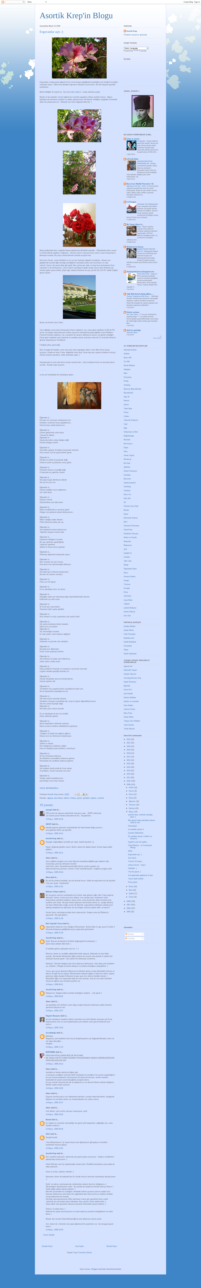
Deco (126, 573)
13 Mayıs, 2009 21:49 (54, 933)
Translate (142, 51)
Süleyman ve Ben (131, 432)
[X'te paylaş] (81, 794)
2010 (129, 781)
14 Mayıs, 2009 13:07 (54, 1011)
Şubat (131, 893)
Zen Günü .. (133, 858)
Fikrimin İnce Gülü (131, 506)
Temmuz (132, 805)
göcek (79, 798)
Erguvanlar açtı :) (135, 854)
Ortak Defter (128, 717)
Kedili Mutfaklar (130, 642)
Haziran (132, 808)
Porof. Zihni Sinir (143, 274)
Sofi (125, 549)
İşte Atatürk (128, 694)
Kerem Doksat (129, 612)
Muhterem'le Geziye (135, 247)
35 (125, 502)
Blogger (94, 1269)
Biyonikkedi (128, 393)
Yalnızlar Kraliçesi (131, 420)
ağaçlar (50, 798)
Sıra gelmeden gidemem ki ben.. (141, 875)
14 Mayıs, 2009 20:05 (54, 1114)
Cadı (125, 424)
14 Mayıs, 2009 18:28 (54, 1088)
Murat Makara (129, 365)
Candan (127, 557)
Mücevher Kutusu (131, 518)
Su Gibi (127, 361)
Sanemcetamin (130, 483)
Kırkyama (127, 377)
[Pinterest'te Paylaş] (86, 794)
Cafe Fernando (129, 634)
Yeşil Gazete (129, 725)
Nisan (131, 886)
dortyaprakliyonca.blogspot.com (140, 272)
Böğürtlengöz (129, 436)
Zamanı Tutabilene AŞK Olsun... (139, 296)
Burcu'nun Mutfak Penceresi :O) (140, 184)
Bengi (126, 565)
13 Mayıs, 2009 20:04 (54, 872)
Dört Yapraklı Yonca (54, 924)
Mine (48, 877)
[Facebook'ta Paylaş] (83, 794)
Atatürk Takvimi (130, 674)
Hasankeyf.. (133, 826)
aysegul (49, 810)
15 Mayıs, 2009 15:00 (54, 1230)
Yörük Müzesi (129, 729)
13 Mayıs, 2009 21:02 (54, 886)
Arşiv (139, 227)
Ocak (131, 897)
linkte (77, 92)
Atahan (126, 354)
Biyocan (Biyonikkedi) (132, 389)
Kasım (132, 791)
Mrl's (125, 522)
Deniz (126, 514)
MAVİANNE (50, 1052)
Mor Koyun (128, 444)
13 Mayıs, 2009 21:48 (54, 918)
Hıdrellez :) (132, 868)
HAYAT (48, 824)
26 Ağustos (141, 141)
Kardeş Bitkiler (129, 626)
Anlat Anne (128, 530)
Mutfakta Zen (129, 638)
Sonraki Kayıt (47, 1246)
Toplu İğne (128, 408)
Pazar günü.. (133, 882)
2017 (129, 757)
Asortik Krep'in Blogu (76, 15)
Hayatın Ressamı (53, 1016)
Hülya (126, 650)
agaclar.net (128, 666)
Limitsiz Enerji (129, 709)
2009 (129, 784)
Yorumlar (131, 939)
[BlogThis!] (78, 794)
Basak (48, 1120)
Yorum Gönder (48, 1235)
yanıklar (101, 798)
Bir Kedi (127, 463)
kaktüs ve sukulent (131, 701)
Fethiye (73, 798)
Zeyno (126, 404)
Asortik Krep (51, 838)
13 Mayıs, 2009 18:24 (54, 833)
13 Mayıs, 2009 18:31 (54, 853)
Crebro (126, 416)
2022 (129, 739)
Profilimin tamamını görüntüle (135, 35)
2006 (129, 908)
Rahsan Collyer (52, 892)
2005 (129, 912)
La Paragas (131, 202)
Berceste (127, 479)
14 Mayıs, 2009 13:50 (54, 1028)
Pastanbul (128, 646)
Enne (126, 592)
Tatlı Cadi (127, 561)
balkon (66, 798)
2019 (129, 750)
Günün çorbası (133, 312)
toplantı (94, 798)
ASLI (48, 1134)
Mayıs (131, 812)
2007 (129, 905)
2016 (129, 760)
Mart (131, 890)
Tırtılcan (127, 584)
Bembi (126, 510)
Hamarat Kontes (130, 350)
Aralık (131, 787)
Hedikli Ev (128, 553)
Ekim (131, 794)
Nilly (125, 428)
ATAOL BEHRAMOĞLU (49, 788)
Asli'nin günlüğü (134, 330)
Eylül (131, 798)
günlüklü (86, 798)
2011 (129, 777)
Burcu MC (128, 358)
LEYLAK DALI (132, 159)
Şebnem (127, 467)
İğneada (127, 686)
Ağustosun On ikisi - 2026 (136, 186)
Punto (126, 412)
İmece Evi (128, 690)
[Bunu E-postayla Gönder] (76, 794)
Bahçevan (128, 545)
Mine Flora (128, 713)
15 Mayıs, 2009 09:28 (54, 1129)
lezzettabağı (51, 1033)
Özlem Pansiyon (130, 471)
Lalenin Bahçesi (130, 608)
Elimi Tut (127, 494)
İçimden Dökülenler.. (136, 833)
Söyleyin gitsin (132, 332)
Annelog (127, 385)
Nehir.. (130, 851)
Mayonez (127, 541)
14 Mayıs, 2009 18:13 (54, 1064)
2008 (129, 901)
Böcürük (127, 440)
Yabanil (126, 604)
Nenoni (126, 401)
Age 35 (126, 397)
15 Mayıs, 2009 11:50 (54, 1148)
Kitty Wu (127, 498)
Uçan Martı (128, 600)
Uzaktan (127, 490)
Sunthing (127, 487)
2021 (129, 743)
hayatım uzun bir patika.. (138, 842)
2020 (129, 746)
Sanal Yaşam (129, 455)
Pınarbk (127, 588)
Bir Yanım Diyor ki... (135, 224)
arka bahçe (58, 798)
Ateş (125, 451)
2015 (129, 764)
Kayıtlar (130, 934)
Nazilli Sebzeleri (130, 654)
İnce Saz (127, 616)
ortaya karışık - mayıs (137, 865)
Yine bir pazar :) (134, 872)
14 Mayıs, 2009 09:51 (54, 984)
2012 (129, 774)
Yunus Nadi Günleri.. (136, 879)
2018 (129, 753)
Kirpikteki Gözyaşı (131, 534)
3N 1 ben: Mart (132, 314)
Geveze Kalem (130, 576)
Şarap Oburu (129, 630)
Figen (126, 448)
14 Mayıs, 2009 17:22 (54, 1047)
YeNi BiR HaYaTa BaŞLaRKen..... (140, 294)
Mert (125, 373)
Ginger (126, 580)
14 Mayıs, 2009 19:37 (54, 1102)
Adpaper (127, 369)
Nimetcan (127, 459)
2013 (129, 771)
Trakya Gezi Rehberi (132, 721)
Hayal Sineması (130, 682)
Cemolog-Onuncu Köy (132, 678)
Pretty (126, 381)
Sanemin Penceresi (131, 526)
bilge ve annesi (133, 139)
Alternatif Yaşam (130, 670)
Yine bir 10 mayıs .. (136, 861)
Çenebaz (127, 475)
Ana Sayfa (79, 1246)
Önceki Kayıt (112, 1246)
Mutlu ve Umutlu (130, 537)
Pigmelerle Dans (130, 569)
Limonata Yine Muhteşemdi (147, 204)
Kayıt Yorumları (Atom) (83, 1252)
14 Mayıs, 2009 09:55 (54, 996)
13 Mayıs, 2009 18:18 (54, 819)
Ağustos (132, 801)
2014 (129, 767)
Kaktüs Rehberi (130, 698)
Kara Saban (128, 705)
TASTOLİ (127, 596)
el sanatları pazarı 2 (136, 829)
